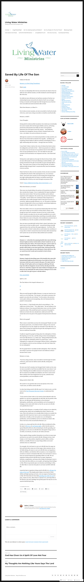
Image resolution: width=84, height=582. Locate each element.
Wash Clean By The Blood (67, 163)
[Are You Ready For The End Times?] (61, 575)
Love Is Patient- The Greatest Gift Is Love (70, 166)
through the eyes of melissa (67, 96)
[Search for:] (68, 75)
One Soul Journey (52, 32)
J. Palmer (7, 83)
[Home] (58, 575)
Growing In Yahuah (66, 107)
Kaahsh (63, 99)
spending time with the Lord (46, 475)
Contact (7, 30)
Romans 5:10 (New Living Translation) (30, 83)
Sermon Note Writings (10, 87)
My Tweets (62, 267)
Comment (52, 536)
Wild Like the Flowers (66, 100)
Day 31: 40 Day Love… (69, 243)
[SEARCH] (78, 75)
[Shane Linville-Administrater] (52, 575)
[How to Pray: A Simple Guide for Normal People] (77, 202)
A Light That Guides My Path (67, 261)
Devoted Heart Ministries (67, 89)
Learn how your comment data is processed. (36, 542)
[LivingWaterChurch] (72, 575)
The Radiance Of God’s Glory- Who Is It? (70, 154)
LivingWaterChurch (40, 32)
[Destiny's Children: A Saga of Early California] (77, 191)
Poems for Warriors (66, 95)
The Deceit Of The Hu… (69, 225)
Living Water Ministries (16, 22)
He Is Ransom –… (68, 238)
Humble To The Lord (66, 258)
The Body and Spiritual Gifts (67, 165)
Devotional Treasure (66, 104)
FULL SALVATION (24, 275)
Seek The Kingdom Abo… (70, 230)
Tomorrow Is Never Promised (68, 159)
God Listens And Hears (11, 32)
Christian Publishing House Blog (68, 111)
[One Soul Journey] (74, 575)
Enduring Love (65, 259)
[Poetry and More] (55, 575)
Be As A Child (64, 151)
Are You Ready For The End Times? (53, 30)
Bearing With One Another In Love (69, 257)
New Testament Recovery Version (35, 391)
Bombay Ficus (64, 106)
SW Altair (63, 85)
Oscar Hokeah (64, 88)
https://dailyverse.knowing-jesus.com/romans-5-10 (38, 183)
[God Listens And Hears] (66, 575)
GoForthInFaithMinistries (25, 32)
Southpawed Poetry (63, 32)
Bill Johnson (64, 199)
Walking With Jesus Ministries (68, 91)
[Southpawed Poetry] (77, 575)
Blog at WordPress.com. (21, 575)
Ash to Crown (64, 110)
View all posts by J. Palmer (44, 508)
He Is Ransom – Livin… (69, 234)
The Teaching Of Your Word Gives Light (70, 155)
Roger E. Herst (64, 193)
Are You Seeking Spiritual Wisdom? (33, 30)
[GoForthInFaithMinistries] (69, 575)
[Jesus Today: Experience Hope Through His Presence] (77, 186)
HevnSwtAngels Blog (66, 92)
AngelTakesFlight (17, 30)
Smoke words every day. (67, 102)
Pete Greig (63, 204)
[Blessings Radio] (63, 575)
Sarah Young (64, 183)
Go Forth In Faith (65, 87)
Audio (24, 87)
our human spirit (36, 426)
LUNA (63, 103)
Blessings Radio (68, 30)
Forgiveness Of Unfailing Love (68, 255)
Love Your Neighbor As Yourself (68, 152)
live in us (28, 426)
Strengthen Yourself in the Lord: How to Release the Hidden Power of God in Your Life (68, 197)
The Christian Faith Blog (67, 109)
